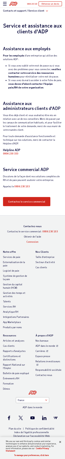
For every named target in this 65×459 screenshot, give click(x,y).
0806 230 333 (10, 153)
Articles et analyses (13, 340)
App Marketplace (12, 322)
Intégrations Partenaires (16, 316)
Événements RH (11, 378)
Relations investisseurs (48, 361)
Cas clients (41, 267)
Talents (7, 301)
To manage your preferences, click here (31, 455)
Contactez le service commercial (26, 201)
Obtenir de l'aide (32, 236)
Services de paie (11, 256)
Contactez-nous (32, 226)
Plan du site (15, 428)
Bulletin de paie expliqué (16, 373)
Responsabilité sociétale (49, 369)
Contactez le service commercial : (32, 231)
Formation (8, 383)
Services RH (9, 306)
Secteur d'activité (45, 262)
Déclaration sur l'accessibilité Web (31, 435)
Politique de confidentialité (39, 428)
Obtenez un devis (50, 3)
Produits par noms (12, 327)
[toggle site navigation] (5, 3)
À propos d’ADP (44, 335)
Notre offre (9, 251)
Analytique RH (10, 311)
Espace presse (43, 356)
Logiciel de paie (11, 270)
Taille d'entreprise (45, 256)
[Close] (60, 442)
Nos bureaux (42, 340)
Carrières (40, 350)
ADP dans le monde (45, 345)
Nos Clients (42, 251)
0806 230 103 (22, 186)
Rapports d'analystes (14, 350)
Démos (6, 388)
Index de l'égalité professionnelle (31, 432)
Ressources (9, 335)
